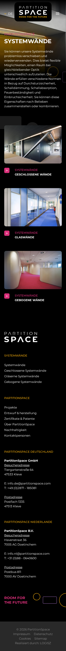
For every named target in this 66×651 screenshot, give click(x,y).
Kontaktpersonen (17, 435)
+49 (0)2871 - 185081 (21, 488)
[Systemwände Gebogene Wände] (33, 277)
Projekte (10, 407)
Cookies (25, 638)
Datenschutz (43, 634)
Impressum (21, 634)
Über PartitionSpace (19, 424)
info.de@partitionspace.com (29, 483)
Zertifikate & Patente (19, 418)
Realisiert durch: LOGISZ (33, 643)
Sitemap (40, 638)
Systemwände (14, 365)
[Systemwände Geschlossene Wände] (33, 151)
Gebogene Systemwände (23, 382)
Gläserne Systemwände (21, 376)
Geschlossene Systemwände (25, 370)
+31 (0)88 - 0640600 (21, 558)
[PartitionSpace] (32, 11)
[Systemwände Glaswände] (33, 214)
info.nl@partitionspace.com (29, 553)
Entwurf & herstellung (20, 413)
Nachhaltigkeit (15, 430)
